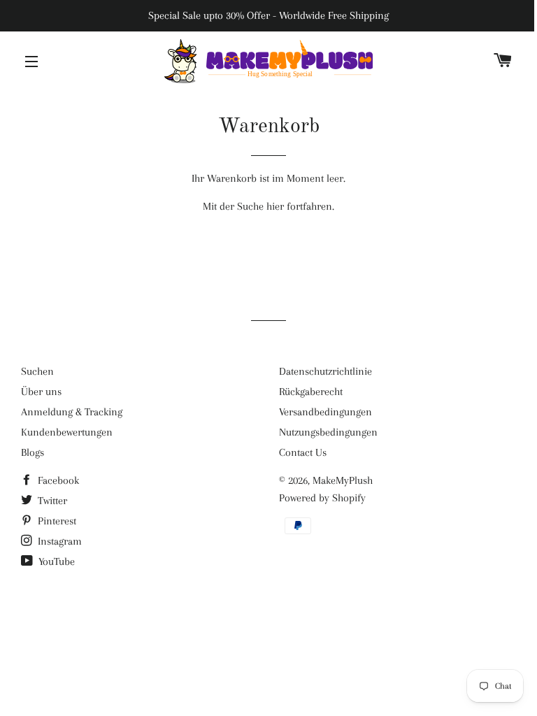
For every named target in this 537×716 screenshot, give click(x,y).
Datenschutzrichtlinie (325, 371)
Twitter (51, 500)
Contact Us (303, 452)
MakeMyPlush (343, 480)
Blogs (32, 452)
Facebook (57, 480)
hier (275, 206)
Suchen (37, 371)
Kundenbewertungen (67, 432)
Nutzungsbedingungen (328, 432)
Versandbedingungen (325, 412)
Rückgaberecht (311, 391)
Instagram (58, 541)
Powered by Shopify (322, 498)
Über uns (41, 391)
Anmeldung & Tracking (71, 412)
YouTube (55, 561)
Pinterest (55, 521)
